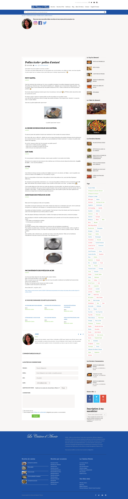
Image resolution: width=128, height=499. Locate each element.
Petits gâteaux (91, 317)
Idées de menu (80, 6)
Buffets (97, 234)
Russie (89, 332)
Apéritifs (100, 208)
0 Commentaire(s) (44, 65)
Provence (98, 323)
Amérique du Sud (100, 202)
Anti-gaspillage (91, 208)
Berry (89, 222)
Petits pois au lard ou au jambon (99, 149)
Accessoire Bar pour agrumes (33, 305)
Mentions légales (83, 468)
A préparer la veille (92, 196)
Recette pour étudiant (56, 464)
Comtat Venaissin (100, 242)
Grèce (89, 277)
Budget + (90, 234)
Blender (96, 222)
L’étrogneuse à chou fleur (32, 317)
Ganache (96, 271)
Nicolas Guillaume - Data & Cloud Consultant (90, 488)
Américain (90, 202)
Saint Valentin (98, 332)
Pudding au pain (97, 373)
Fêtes (89, 265)
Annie (36, 65)
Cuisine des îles (92, 254)
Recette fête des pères (56, 470)
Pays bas (90, 314)
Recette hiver (54, 484)
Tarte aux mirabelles (99, 61)
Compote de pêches (32, 462)
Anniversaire (99, 205)
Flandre (96, 265)
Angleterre (90, 205)
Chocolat (99, 239)
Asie (97, 213)
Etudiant (95, 262)
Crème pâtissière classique (34, 476)
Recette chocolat (54, 468)
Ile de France (91, 283)
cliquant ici (90, 449)
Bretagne (90, 231)
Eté (89, 262)
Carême (90, 236)
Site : (24, 378)
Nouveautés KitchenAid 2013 (53, 305)
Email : (24, 373)
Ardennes (90, 213)
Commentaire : (27, 392)
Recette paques (54, 477)
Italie (89, 286)
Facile (101, 262)
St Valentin (90, 343)
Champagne (98, 236)
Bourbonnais (91, 228)
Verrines (90, 355)
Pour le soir (98, 320)
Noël (103, 303)
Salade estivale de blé (99, 142)
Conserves (100, 245)
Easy (89, 257)
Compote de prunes (32, 480)
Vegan (89, 352)
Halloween (96, 277)
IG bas (95, 280)
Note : (24, 383)
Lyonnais (90, 291)
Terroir (97, 346)
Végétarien (96, 352)
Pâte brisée (96, 92)
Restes (89, 329)
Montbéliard (91, 303)
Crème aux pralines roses (98, 176)
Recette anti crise (99, 326)
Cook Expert (91, 248)
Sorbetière (95, 340)
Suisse (97, 343)
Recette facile (54, 466)
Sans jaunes (100, 335)
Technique (90, 346)
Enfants (95, 257)
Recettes (53, 6)
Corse (100, 251)
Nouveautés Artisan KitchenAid (70, 306)
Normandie (90, 306)
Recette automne (54, 482)
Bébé (103, 219)
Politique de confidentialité (40, 412)
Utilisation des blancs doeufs (95, 349)
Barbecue (90, 219)
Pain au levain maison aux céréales (99, 163)
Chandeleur (91, 239)
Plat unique (101, 317)
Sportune (82, 484)
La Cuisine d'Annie (84, 462)
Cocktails (90, 242)
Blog (73, 6)
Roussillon (97, 329)
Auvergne (98, 216)
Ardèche (98, 211)
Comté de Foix (91, 245)
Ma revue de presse (84, 466)
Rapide (89, 326)
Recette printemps (55, 478)
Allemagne (90, 199)
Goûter (89, 274)
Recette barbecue (55, 473)
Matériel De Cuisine (29, 321)
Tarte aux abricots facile (98, 86)
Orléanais (99, 306)
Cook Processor (92, 251)
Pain (89, 309)
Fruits (89, 271)
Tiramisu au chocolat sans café (99, 170)
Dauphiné (101, 254)
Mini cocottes (96, 300)
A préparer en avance (93, 193)
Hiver (89, 280)
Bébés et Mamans (84, 486)
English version (95, 6)
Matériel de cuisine (29, 309)
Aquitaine (90, 211)
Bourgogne (100, 228)
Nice (98, 303)
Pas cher (90, 311)
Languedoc (96, 286)
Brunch (97, 231)
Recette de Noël (54, 462)
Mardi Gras (96, 294)
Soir (89, 340)
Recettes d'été (60, 6)
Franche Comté (91, 268)
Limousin (90, 288)
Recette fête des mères (56, 471)
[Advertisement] (64, 41)
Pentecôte (98, 314)
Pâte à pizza (96, 67)
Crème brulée (31, 472)
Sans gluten (91, 335)
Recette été (53, 480)
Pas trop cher (99, 311)
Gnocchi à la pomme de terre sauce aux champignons (99, 157)
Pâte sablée (30, 467)
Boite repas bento (92, 225)
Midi (89, 300)
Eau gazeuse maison (50, 317)
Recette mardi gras (55, 475)
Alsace (97, 199)
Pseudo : (25, 368)
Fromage (101, 268)
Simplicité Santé (98, 337)
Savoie (89, 337)
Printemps (90, 323)
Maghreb (98, 291)
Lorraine (98, 288)
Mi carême (90, 297)
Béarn (97, 219)
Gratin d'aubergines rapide (98, 80)
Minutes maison (83, 482)
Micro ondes (100, 297)
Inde (99, 283)
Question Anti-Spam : (28, 387)
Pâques (95, 309)
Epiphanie (90, 260)
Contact (87, 6)
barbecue (68, 6)
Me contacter (83, 471)
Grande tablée (91, 187)
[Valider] (105, 414)
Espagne (98, 260)
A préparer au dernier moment (95, 190)
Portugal (90, 320)
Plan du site (82, 464)
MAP (89, 294)
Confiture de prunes (99, 73)
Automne (90, 216)
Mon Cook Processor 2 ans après (71, 318)
